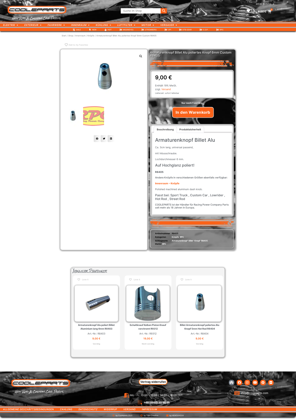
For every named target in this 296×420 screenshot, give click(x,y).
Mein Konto (263, 4)
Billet (191, 240)
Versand (166, 89)
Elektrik (9, 25)
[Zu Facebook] (239, 382)
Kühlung (102, 25)
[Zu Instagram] (247, 382)
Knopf (197, 240)
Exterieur (31, 25)
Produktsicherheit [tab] (190, 129)
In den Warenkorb (193, 112)
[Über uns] (231, 382)
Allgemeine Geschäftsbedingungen (28, 409)
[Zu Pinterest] (263, 382)
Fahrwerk (55, 25)
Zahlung (66, 409)
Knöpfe (90, 35)
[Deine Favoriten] (248, 10)
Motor (146, 25)
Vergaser (167, 25)
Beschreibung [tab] (165, 129)
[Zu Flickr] (271, 382)
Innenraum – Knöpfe (167, 183)
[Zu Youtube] (255, 382)
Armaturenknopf (179, 240)
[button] (141, 56)
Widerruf (110, 409)
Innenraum (78, 25)
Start (64, 35)
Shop (70, 35)
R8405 (204, 240)
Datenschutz (88, 409)
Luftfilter (124, 25)
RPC (182, 237)
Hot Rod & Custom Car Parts (36, 18)
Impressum (149, 409)
